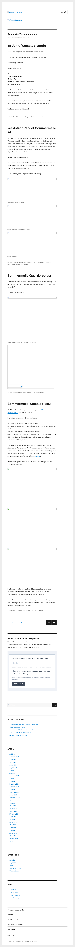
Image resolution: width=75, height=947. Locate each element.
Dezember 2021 (14, 784)
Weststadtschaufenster (22, 264)
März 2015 (12, 836)
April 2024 (12, 759)
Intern (11, 865)
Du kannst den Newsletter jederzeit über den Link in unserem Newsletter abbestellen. (31, 678)
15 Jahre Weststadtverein (27, 45)
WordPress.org (14, 898)
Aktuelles (20, 262)
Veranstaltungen (24, 117)
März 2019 (12, 806)
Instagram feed (13, 919)
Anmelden (12, 890)
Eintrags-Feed (13, 892)
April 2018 (12, 817)
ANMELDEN (18, 684)
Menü (63, 12)
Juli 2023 (12, 770)
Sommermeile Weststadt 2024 (30, 403)
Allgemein (12, 863)
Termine (10, 915)
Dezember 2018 (14, 811)
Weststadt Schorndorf (13, 941)
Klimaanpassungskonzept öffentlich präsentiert (23, 724)
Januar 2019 (13, 808)
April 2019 (12, 803)
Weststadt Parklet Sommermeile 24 (32, 130)
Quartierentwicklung (29, 262)
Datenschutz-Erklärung (15, 924)
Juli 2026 (12, 754)
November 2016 (14, 828)
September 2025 (14, 757)
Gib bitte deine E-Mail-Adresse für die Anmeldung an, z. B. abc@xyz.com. (31, 667)
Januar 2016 (13, 833)
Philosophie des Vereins (16, 910)
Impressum (11, 929)
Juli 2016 (12, 830)
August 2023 (13, 768)
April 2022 (12, 781)
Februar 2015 (13, 838)
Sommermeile (39, 117)
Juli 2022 (12, 778)
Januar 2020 (13, 795)
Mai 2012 (12, 841)
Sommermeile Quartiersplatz (29, 275)
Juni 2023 (12, 773)
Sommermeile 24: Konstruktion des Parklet (22, 730)
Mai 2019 (12, 800)
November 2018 (14, 814)
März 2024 (12, 762)
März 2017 (12, 825)
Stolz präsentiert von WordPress (29, 941)
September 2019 (14, 798)
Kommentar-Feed (14, 895)
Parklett (48, 262)
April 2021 (12, 789)
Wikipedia (37, 456)
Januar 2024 (13, 765)
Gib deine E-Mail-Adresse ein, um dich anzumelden (31, 658)
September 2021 (14, 787)
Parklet (33, 117)
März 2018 (12, 819)
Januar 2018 (13, 822)
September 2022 (14, 776)
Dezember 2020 (14, 792)
